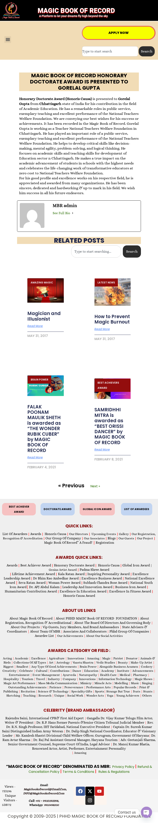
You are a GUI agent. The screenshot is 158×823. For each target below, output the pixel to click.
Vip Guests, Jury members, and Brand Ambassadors (82, 627)
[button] (7, 39)
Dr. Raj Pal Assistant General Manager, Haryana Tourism (75, 740)
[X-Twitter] (89, 791)
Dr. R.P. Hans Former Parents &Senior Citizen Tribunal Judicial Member (90, 722)
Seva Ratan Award (31, 583)
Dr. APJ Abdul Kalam (44, 587)
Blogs (112, 538)
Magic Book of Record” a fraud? (69, 543)
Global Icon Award (136, 565)
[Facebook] (80, 791)
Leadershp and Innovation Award (87, 587)
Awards (35, 534)
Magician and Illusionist (44, 316)
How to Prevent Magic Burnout (112, 319)
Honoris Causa (55, 534)
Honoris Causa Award (79, 596)
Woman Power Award (64, 583)
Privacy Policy (123, 766)
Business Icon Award (130, 587)
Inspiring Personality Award (108, 574)
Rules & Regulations (114, 771)
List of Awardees (14, 534)
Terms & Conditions (79, 771)
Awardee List (46, 636)
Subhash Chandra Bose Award (105, 583)
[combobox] (110, 51)
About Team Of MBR (45, 631)
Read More (35, 326)
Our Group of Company (63, 538)
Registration (105, 543)
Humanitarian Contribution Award (31, 591)
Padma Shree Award (94, 570)
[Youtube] (99, 791)
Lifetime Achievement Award (33, 574)
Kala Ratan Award (71, 574)
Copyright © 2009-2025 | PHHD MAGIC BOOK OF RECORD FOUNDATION (79, 816)
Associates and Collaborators (85, 631)
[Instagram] (89, 800)
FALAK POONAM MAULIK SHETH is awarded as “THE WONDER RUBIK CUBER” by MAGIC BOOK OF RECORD (44, 429)
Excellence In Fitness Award (130, 591)
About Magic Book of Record (32, 618)
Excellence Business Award (101, 578)
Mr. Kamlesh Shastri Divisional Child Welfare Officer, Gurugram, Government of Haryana (82, 735)
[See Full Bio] (72, 213)
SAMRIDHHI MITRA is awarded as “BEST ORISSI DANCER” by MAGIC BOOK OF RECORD (109, 426)
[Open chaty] (146, 812)
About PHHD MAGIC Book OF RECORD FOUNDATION (96, 618)
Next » (95, 486)
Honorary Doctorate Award (74, 565)
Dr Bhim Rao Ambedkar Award (56, 578)
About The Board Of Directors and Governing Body (112, 623)
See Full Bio (61, 213)
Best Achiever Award (35, 565)
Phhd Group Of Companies (129, 631)
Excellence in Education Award (83, 591)
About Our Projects (25, 627)
